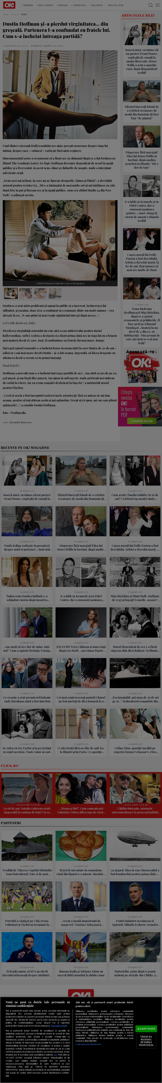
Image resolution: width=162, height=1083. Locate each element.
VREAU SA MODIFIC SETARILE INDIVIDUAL (146, 1041)
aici (55, 1054)
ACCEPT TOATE (146, 1028)
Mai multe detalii (59, 1025)
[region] (81, 1040)
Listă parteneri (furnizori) (88, 1044)
